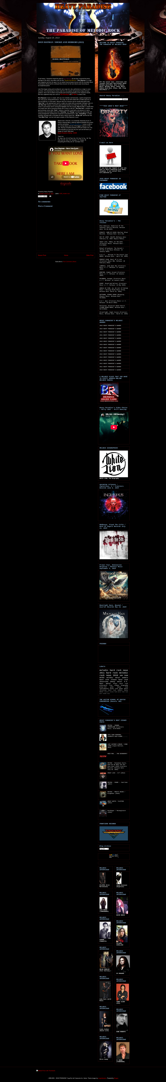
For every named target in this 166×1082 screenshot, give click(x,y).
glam (111, 687)
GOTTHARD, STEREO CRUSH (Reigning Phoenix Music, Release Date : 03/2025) (112, 296)
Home (66, 255)
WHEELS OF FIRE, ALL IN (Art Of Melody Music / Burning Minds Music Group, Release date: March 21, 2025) (114, 289)
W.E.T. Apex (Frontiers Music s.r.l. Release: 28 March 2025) (113, 301)
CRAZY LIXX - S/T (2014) (116, 773)
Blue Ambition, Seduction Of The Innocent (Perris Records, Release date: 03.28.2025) (112, 227)
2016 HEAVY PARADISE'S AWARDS (110, 351)
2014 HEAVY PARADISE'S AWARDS (110, 357)
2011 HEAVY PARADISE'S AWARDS (110, 366)
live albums (114, 685)
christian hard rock (108, 690)
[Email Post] (50, 196)
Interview (104, 682)
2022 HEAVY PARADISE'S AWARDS (110, 332)
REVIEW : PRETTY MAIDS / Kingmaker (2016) (116, 792)
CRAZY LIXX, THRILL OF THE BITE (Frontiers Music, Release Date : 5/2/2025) (112, 243)
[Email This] (39, 196)
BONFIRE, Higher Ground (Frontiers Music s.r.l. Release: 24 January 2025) (112, 273)
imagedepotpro (102, 1078)
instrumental (104, 688)
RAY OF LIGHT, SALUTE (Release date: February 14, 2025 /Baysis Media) (113, 237)
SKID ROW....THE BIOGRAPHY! (117, 753)
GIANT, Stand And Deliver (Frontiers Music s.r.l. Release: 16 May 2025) (113, 284)
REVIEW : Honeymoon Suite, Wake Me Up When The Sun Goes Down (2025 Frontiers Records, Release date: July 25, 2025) (117, 766)
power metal (123, 688)
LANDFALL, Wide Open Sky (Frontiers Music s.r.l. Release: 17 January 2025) (113, 267)
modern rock (66, 193)
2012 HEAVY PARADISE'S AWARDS (110, 363)
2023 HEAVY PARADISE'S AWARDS (110, 329)
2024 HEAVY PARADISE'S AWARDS (110, 325)
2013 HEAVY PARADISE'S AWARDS (110, 360)
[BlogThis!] (41, 196)
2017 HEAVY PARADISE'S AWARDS (110, 347)
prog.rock (103, 687)
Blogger (116, 1078)
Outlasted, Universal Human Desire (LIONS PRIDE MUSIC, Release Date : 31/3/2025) (113, 307)
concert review (109, 691)
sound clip (106, 693)
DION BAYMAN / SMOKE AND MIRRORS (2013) (61, 42)
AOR (60, 193)
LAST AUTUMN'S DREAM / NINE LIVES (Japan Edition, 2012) (117, 745)
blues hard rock (120, 683)
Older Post (89, 255)
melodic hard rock (110, 670)
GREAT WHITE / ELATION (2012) (115, 802)
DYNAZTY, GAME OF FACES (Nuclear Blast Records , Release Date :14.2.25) (114, 233)
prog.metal (103, 685)
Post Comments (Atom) (69, 261)
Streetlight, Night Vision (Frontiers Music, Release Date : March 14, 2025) (114, 313)
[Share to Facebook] (44, 196)
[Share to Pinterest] (46, 196)
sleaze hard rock (119, 680)
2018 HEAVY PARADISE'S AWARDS (110, 344)
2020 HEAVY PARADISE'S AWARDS (110, 338)
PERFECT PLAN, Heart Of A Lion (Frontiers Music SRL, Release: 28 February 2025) (112, 261)
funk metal (117, 691)
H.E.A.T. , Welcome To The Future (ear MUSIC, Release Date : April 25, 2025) (114, 255)
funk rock (125, 691)
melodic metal (113, 678)
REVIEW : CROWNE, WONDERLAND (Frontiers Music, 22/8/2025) (115, 727)
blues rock (114, 688)
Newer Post (42, 255)
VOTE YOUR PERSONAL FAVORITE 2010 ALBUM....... (117, 735)
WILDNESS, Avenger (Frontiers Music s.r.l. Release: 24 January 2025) (113, 279)
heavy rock (122, 687)
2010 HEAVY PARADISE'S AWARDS (110, 370)
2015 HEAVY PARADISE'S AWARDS (110, 354)
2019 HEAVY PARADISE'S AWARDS (110, 341)
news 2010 (112, 675)
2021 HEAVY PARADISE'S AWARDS (110, 335)
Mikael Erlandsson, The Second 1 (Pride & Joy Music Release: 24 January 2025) (111, 249)
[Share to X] (43, 196)
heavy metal (116, 682)
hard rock (112, 673)
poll (101, 693)
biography (124, 685)
